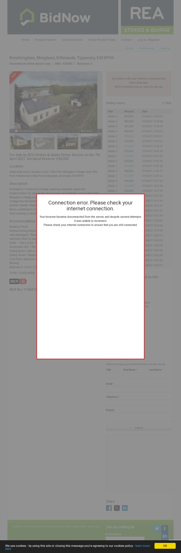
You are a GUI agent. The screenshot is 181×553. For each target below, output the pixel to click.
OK (165, 546)
